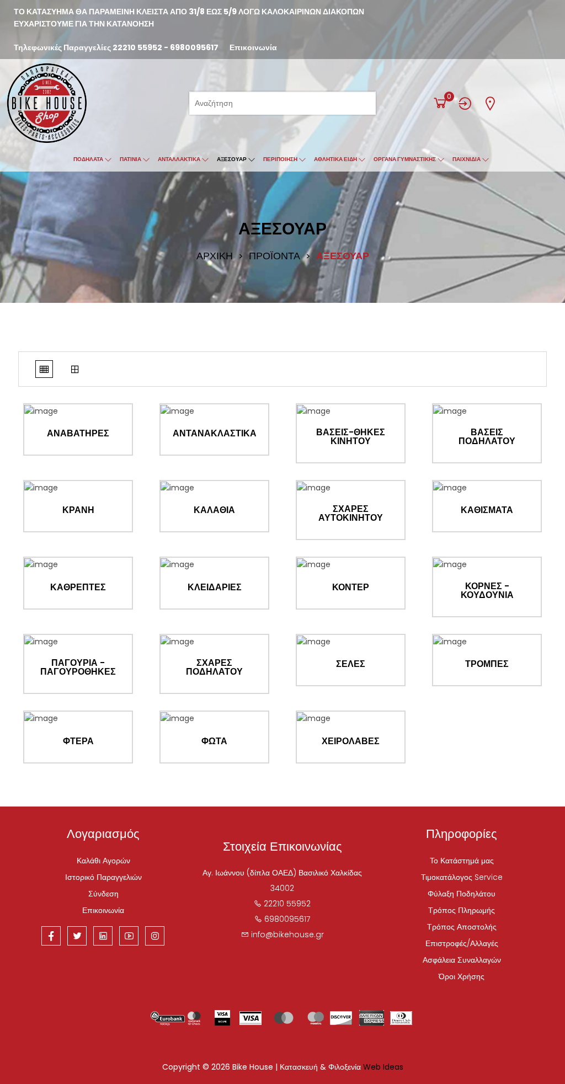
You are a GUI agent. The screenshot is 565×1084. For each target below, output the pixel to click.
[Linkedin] (103, 936)
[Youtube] (128, 936)
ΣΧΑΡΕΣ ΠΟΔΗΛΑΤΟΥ (214, 667)
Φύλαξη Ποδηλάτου (461, 894)
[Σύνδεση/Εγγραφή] (465, 103)
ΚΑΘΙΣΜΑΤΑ (487, 510)
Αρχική (214, 256)
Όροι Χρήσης (461, 976)
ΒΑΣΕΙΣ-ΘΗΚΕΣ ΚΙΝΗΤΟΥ (350, 437)
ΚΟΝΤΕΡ (350, 587)
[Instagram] (154, 936)
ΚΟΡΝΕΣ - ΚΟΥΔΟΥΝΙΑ (487, 591)
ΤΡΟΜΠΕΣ (487, 664)
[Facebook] (51, 936)
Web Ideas (383, 1066)
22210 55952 (137, 47)
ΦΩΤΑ (214, 741)
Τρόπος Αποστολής (462, 927)
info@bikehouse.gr (287, 934)
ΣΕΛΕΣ (350, 664)
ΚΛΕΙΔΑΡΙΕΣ (215, 587)
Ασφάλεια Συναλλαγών (462, 960)
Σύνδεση (103, 894)
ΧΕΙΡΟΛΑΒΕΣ (351, 741)
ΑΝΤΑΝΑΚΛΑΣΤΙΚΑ (215, 433)
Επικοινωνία (253, 47)
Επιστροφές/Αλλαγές (461, 943)
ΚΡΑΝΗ (78, 510)
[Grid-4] (44, 369)
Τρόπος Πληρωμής (461, 910)
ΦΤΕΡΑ (78, 741)
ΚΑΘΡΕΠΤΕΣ (78, 587)
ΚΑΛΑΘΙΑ (214, 510)
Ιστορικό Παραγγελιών (103, 877)
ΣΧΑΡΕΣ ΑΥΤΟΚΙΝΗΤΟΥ (350, 513)
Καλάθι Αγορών (103, 860)
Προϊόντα (274, 256)
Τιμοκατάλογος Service (462, 877)
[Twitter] (77, 936)
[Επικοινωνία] (490, 103)
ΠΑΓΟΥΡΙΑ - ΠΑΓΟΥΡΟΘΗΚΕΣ (78, 667)
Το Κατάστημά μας (462, 860)
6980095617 (194, 47)
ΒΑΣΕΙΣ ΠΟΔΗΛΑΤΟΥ (487, 437)
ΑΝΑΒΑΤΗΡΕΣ (78, 433)
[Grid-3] (75, 369)
